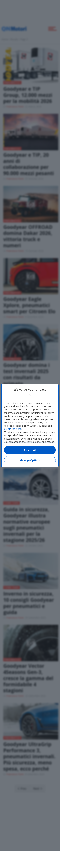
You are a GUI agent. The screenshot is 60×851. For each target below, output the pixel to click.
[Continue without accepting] (30, 394)
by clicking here (13, 428)
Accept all (30, 450)
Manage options (30, 460)
